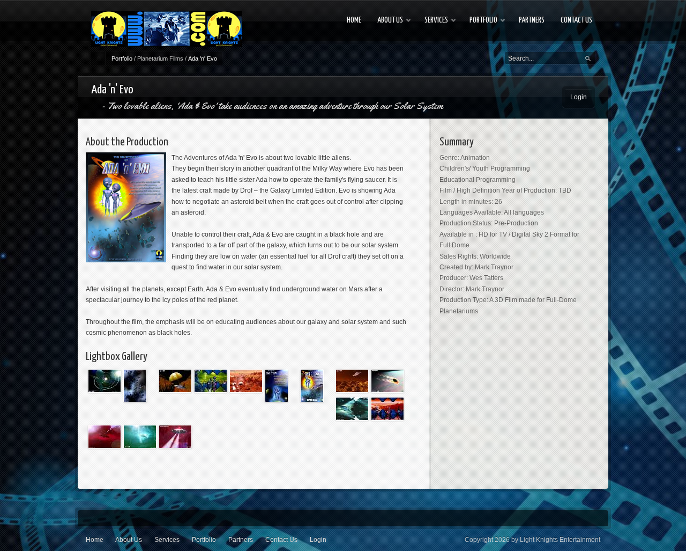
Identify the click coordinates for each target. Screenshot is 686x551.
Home (94, 539)
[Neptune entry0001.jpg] (387, 381)
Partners (240, 539)
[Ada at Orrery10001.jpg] (104, 381)
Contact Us (281, 539)
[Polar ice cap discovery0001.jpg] (387, 408)
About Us (128, 539)
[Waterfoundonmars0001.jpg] (175, 436)
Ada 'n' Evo (202, 58)
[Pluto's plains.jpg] (352, 408)
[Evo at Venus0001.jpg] (210, 381)
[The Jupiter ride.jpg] (104, 436)
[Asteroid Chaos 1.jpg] (135, 386)
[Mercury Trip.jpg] (352, 381)
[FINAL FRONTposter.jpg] (312, 386)
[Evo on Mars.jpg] (246, 381)
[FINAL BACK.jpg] (276, 386)
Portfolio (121, 58)
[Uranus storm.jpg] (140, 436)
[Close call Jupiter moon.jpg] (175, 381)
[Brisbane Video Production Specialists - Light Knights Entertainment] (166, 28)
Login (578, 97)
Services (167, 539)
